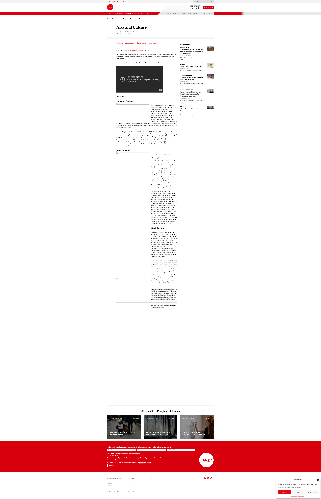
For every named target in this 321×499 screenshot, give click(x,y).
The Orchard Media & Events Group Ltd (137, 50)
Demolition (187, 83)
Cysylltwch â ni (153, 481)
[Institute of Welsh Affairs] (110, 7)
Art (117, 33)
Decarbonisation (188, 58)
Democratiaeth (132, 480)
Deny (298, 492)
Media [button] (147, 13)
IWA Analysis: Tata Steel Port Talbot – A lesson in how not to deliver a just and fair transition (192, 51)
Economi (131, 483)
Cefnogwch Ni (208, 7)
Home (109, 19)
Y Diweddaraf (128, 13)
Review (201, 70)
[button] (317, 479)
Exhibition (189, 70)
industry (121, 33)
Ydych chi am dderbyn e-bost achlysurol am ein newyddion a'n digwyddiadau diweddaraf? (134, 458)
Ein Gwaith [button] (117, 13)
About (169, 13)
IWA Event (127, 33)
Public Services (132, 481)
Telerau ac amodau (143, 491)
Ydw (117, 455)
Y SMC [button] (109, 13)
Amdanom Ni (153, 480)
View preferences (312, 492)
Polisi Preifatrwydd (145, 462)
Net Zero (182, 59)
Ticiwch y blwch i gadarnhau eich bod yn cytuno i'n (130, 462)
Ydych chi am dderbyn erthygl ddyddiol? (123, 453)
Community (189, 115)
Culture (204, 13)
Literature (195, 115)
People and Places (194, 13)
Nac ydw (111, 455)
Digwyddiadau (139, 13)
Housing (193, 83)
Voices (211, 13)
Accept (284, 492)
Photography (195, 70)
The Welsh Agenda (117, 19)
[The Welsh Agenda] (195, 7)
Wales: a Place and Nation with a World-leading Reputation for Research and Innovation (190, 94)
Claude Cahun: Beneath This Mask (191, 66)
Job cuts (200, 58)
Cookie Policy (294, 496)
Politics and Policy (179, 13)
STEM (189, 102)
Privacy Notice (301, 496)
